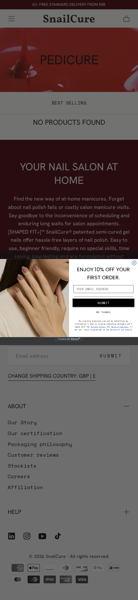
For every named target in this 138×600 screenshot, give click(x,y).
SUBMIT (103, 302)
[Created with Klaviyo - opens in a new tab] (69, 339)
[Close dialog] (134, 263)
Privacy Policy (98, 327)
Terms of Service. (120, 327)
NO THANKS (103, 312)
